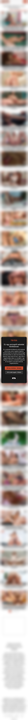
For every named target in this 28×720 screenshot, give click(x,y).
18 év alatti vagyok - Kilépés (14, 372)
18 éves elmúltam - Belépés (14, 368)
